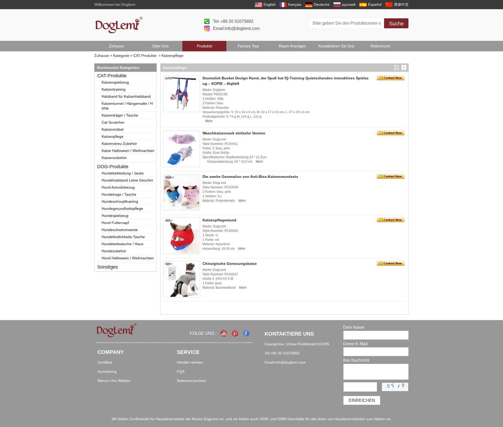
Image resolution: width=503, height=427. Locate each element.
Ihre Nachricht (356, 360)
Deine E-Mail (355, 344)
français (294, 4)
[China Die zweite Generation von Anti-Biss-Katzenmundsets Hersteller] (181, 192)
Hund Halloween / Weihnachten (128, 258)
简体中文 (401, 4)
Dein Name (353, 327)
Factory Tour (248, 46)
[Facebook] (246, 333)
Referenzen (380, 46)
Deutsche (322, 4)
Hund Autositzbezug (118, 187)
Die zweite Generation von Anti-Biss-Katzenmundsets (250, 176)
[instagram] (235, 333)
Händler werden (190, 362)
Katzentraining (113, 89)
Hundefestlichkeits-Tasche (123, 237)
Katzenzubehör (114, 158)
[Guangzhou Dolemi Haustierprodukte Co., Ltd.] (119, 25)
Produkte (204, 46)
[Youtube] (224, 333)
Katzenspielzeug (115, 82)
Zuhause (116, 46)
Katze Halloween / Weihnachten (128, 151)
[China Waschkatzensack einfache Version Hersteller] (181, 148)
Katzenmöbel (112, 129)
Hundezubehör (114, 251)
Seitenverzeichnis (191, 381)
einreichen (362, 400)
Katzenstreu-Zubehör (119, 143)
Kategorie (121, 55)
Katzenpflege (112, 136)
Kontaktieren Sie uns (336, 46)
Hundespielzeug (115, 216)
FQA (180, 371)
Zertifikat (104, 362)
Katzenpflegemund (219, 220)
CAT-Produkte (144, 55)
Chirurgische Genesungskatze (230, 263)
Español (374, 4)
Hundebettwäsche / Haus (122, 244)
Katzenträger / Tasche (120, 115)
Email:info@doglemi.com (236, 28)
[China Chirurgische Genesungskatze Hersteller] (181, 279)
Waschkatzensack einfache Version (234, 133)
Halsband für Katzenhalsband (126, 96)
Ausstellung (107, 371)
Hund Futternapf (115, 223)
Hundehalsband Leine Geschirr (127, 180)
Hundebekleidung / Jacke (123, 173)
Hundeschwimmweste (120, 230)
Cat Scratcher (113, 122)
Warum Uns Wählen (113, 381)
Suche (396, 23)
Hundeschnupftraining (120, 201)
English (270, 4)
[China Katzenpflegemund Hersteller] (181, 235)
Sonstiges (107, 267)
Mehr (208, 121)
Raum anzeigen (292, 46)
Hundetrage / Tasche (119, 194)
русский (349, 4)
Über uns (160, 46)
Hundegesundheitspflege (122, 208)
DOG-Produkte (112, 166)
